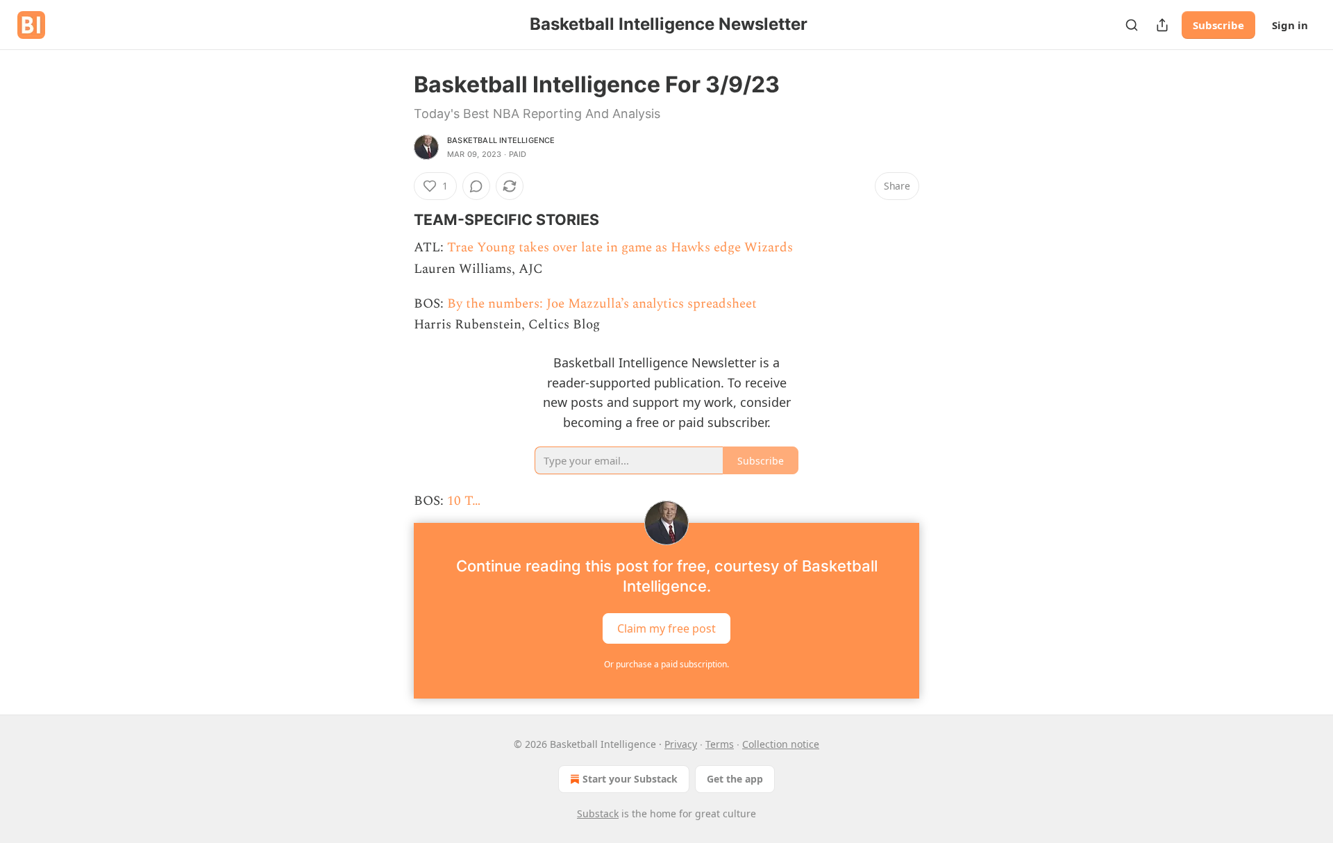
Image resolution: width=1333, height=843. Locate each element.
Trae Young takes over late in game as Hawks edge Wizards (620, 247)
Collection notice (780, 744)
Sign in (1290, 25)
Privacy (680, 744)
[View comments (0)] (476, 186)
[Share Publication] (1162, 25)
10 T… (463, 501)
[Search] (1132, 25)
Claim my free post (666, 628)
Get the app (735, 778)
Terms (719, 744)
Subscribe (1218, 25)
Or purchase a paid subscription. (666, 664)
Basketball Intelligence (501, 140)
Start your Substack (630, 778)
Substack (598, 813)
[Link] (394, 219)
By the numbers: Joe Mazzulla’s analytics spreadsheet (602, 304)
